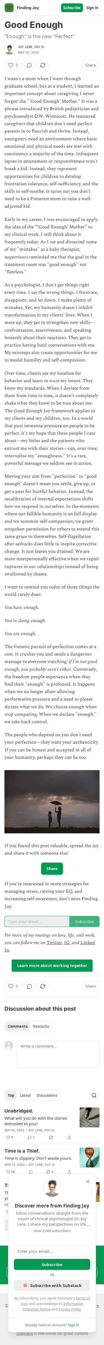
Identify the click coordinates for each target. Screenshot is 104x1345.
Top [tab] (11, 1095)
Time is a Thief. (22, 1151)
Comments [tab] (17, 1026)
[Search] (94, 1095)
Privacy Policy (70, 1309)
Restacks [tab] (41, 1026)
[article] (52, 1124)
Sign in (92, 7)
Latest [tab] (25, 1095)
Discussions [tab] (47, 1095)
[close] (87, 1181)
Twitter (54, 942)
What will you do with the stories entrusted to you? (35, 1120)
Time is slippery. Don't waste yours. (38, 1158)
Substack (24, 1333)
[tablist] (28, 1026)
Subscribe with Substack (56, 1285)
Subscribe (72, 7)
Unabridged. (18, 1111)
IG (67, 942)
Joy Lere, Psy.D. (31, 47)
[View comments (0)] (29, 65)
